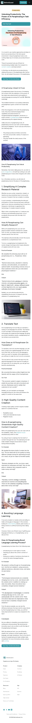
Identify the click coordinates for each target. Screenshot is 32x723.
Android (19, 691)
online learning (12, 523)
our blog (6, 641)
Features (5, 675)
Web (18, 694)
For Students (6, 681)
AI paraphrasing (14, 117)
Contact (19, 669)
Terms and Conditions (11, 714)
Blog (4, 688)
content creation (6, 67)
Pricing (5, 672)
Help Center (6, 697)
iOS (18, 688)
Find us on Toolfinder (8, 701)
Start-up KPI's (6, 694)
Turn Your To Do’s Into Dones (11, 79)
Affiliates (19, 675)
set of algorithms (7, 172)
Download (23, 2)
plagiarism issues (20, 432)
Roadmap (19, 672)
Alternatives (6, 691)
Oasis (4, 669)
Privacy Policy (22, 714)
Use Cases (5, 678)
